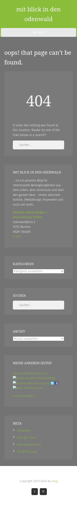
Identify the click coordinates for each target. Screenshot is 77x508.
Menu (38, 34)
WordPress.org (26, 451)
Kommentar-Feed (29, 445)
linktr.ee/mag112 (24, 396)
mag (55, 481)
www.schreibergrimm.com (30, 373)
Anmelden (24, 431)
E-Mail (17, 236)
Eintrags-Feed (26, 437)
